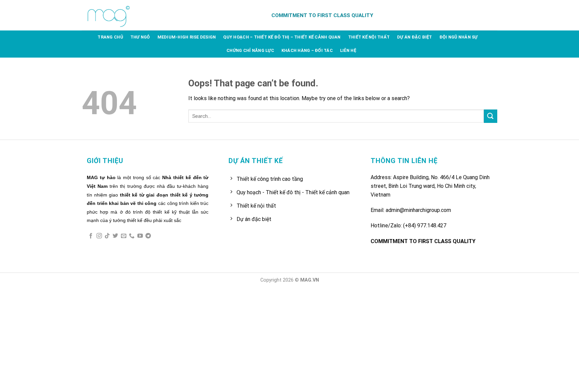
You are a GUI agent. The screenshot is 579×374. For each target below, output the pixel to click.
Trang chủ (110, 37)
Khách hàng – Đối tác (307, 50)
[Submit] (490, 116)
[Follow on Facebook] (90, 236)
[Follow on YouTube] (140, 236)
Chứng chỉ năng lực (250, 50)
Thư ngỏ (140, 37)
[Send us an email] (123, 236)
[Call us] (131, 236)
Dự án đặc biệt (414, 37)
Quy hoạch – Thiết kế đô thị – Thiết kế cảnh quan (281, 37)
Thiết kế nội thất (369, 37)
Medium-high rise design (186, 37)
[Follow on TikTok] (107, 236)
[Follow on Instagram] (99, 236)
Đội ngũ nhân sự (459, 37)
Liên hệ (348, 50)
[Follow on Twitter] (115, 236)
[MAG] (109, 15)
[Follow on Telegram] (148, 236)
